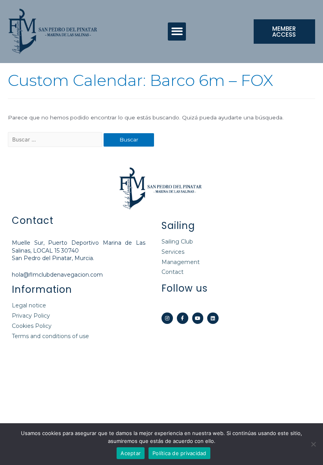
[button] (177, 31)
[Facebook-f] (182, 318)
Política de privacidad (179, 453)
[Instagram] (167, 318)
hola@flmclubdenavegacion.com (57, 274)
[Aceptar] (313, 444)
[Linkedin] (213, 318)
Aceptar (131, 453)
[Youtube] (198, 318)
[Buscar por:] (56, 139)
